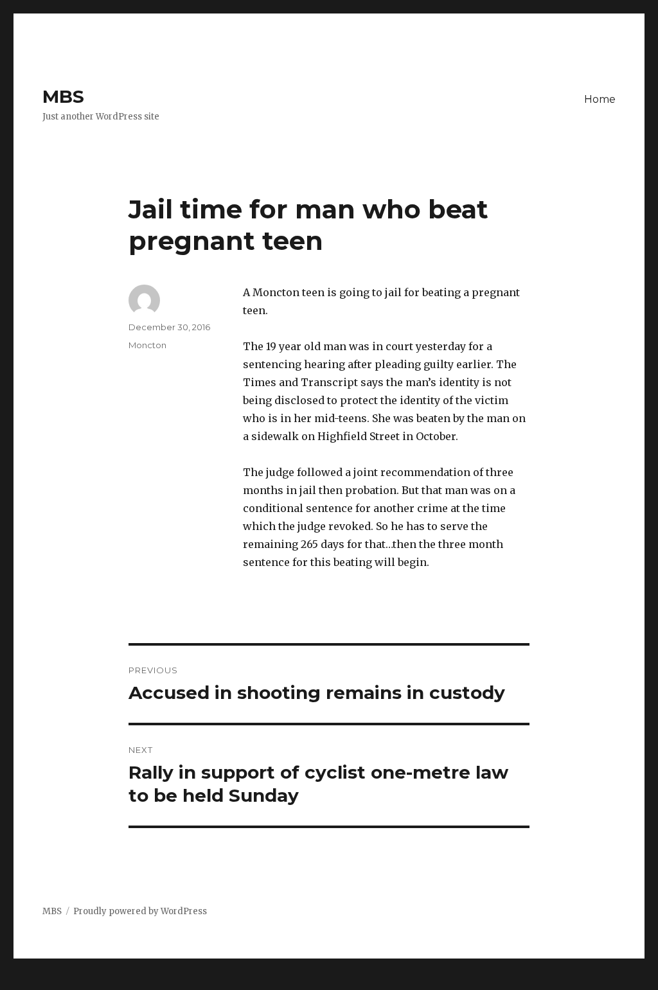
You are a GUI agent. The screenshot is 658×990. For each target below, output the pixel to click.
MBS (63, 96)
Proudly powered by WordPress (140, 911)
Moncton (147, 345)
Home (600, 99)
